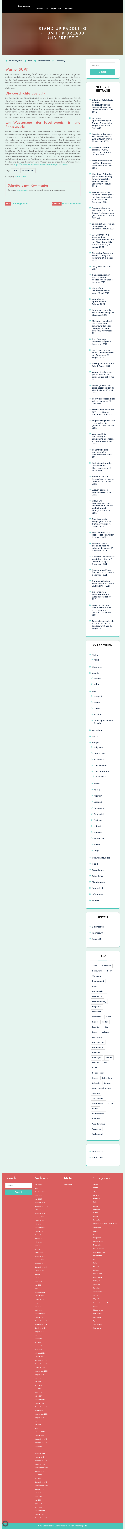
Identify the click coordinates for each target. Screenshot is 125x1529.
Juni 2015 (38, 1446)
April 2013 (38, 1503)
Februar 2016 (40, 1432)
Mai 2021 (38, 1285)
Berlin (109, 971)
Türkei (97, 844)
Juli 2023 (38, 1224)
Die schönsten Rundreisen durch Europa (100, 594)
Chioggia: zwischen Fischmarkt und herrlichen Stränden (101, 277)
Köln (106, 1027)
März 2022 (39, 1253)
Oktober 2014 (40, 1464)
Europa (95, 742)
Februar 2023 (40, 1228)
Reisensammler (24, 6)
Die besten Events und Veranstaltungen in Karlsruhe (102, 255)
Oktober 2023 (40, 1220)
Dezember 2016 (41, 1407)
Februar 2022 (40, 1256)
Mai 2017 (38, 1389)
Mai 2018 (38, 1382)
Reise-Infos (97, 876)
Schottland (101, 776)
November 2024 (41, 1206)
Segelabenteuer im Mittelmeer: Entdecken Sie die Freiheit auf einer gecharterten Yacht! (103, 212)
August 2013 (39, 1489)
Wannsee (96, 1129)
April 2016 (38, 1428)
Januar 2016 (39, 1435)
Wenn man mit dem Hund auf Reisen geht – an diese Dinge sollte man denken (103, 196)
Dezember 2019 (41, 1321)
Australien (97, 730)
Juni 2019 (38, 1339)
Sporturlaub (20, 176)
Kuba (96, 684)
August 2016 (39, 1417)
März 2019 (38, 1349)
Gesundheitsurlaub (101, 857)
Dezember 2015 (41, 1439)
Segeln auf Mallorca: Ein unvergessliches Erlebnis (103, 226)
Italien (97, 789)
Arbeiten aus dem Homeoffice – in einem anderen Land (103, 479)
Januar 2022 (40, 1260)
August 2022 (39, 1238)
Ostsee (95, 1062)
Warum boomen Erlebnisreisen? (100, 491)
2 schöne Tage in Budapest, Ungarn (100, 340)
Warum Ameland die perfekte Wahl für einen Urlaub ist (102, 374)
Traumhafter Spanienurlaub (99, 300)
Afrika (95, 655)
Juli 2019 (38, 1335)
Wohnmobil (97, 1134)
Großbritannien (101, 771)
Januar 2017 (39, 1403)
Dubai (95, 736)
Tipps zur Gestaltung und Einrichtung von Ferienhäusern (102, 163)
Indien (97, 702)
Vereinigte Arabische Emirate (104, 721)
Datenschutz (42, 8)
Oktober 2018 (40, 1367)
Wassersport (28, 170)
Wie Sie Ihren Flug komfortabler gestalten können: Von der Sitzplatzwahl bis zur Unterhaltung (103, 239)
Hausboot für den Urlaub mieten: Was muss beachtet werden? (101, 609)
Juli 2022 (38, 1242)
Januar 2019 (39, 1357)
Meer (15, 170)
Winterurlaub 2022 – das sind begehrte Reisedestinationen (101, 546)
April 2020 (38, 1310)
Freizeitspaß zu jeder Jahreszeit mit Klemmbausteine (102, 465)
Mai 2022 (38, 1249)
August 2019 (39, 1331)
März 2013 (38, 1507)
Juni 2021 (38, 1281)
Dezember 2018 (41, 1360)
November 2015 (41, 1443)
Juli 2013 (38, 1493)
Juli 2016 (38, 1421)
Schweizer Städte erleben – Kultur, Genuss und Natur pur (102, 150)
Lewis (94, 1032)
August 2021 (39, 1274)
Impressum (56, 8)
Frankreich (99, 759)
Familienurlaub (98, 991)
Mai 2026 (38, 1185)
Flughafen (96, 1006)
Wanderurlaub (98, 1124)
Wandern (96, 900)
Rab (105, 1062)
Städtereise (97, 894)
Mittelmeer (97, 1037)
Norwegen (99, 808)
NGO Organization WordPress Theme (55, 1526)
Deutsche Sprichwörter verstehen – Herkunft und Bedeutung (103, 559)
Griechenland (100, 765)
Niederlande (98, 870)
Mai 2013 (38, 1500)
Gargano (96, 266)
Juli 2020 (38, 1306)
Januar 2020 (40, 1317)
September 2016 (41, 1414)
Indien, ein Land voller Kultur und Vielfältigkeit (103, 311)
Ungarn (97, 850)
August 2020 (39, 1303)
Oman (97, 708)
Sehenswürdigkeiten (101, 1088)
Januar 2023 (40, 1231)
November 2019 (41, 1324)
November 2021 (41, 1267)
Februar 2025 (40, 1202)
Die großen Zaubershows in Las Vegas (101, 291)
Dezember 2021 (41, 1263)
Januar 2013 (39, 1514)
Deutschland (100, 753)
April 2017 (38, 1392)
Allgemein (97, 667)
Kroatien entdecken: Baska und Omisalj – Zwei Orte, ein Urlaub (102, 136)
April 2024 (39, 1210)
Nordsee (96, 1052)
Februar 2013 (40, 1511)
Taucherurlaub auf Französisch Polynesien (103, 533)
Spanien (98, 832)
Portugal (98, 820)
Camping (96, 976)
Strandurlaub (98, 1098)
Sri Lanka (98, 714)
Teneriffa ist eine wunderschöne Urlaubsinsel (100, 452)
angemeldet (22, 190)
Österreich (99, 814)
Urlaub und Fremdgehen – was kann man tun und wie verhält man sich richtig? (102, 505)
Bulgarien (98, 747)
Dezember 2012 (41, 1518)
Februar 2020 (40, 1314)
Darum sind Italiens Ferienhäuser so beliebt (103, 582)
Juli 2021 (38, 1278)
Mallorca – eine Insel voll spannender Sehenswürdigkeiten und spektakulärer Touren (102, 326)
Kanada (97, 678)
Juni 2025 (38, 1195)
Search (103, 71)
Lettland (98, 802)
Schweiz (98, 826)
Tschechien (99, 838)
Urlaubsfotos (98, 1113)
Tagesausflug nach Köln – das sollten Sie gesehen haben (103, 423)
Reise (94, 1067)
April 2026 (38, 1188)
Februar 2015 (40, 1453)
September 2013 (41, 1486)
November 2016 (41, 1410)
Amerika (96, 673)
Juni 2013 (38, 1496)
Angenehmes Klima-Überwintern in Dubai (102, 571)
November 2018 (41, 1364)
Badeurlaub (97, 971)
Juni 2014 (38, 1475)
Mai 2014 (38, 1478)
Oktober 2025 (40, 1192)
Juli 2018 (38, 1378)
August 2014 (39, 1471)
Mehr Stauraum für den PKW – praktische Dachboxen (103, 412)
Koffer (105, 1022)
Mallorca (105, 1032)
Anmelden (68, 1185)
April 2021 (38, 1288)
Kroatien (98, 796)
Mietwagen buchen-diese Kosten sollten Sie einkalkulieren (103, 388)
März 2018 (38, 1385)
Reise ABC (69, 8)
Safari (95, 1078)
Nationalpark (98, 1042)
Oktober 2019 (40, 1328)
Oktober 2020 (40, 1299)
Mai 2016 (38, 1425)
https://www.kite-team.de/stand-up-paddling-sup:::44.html (41, 164)
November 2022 (41, 1235)
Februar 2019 (40, 1353)
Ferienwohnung (99, 1001)
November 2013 (41, 1482)
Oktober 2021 (40, 1271)
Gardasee (96, 1016)
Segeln (107, 1083)
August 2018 (39, 1374)
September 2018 (41, 1371)
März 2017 (38, 1396)
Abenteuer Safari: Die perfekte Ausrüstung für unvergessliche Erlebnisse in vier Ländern (102, 179)
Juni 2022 (38, 1245)
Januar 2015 (39, 1457)
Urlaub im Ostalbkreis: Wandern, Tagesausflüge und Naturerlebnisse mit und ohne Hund (102, 105)
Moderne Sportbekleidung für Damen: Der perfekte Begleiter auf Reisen (102, 122)
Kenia (96, 659)
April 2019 (38, 1346)
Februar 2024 (40, 1213)
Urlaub (95, 1108)
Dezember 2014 (41, 1460)
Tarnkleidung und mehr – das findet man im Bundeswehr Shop (103, 623)
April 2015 (38, 1450)
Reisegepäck (98, 1073)
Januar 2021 (39, 1296)
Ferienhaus (97, 996)
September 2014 (41, 1468)
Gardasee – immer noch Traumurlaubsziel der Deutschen (103, 352)
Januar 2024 (40, 1217)
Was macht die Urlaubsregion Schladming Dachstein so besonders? (103, 438)
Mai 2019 (38, 1342)
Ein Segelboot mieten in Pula (103, 364)
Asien (94, 691)
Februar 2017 (40, 1400)
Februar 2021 (40, 1292)
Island (96, 783)
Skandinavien (98, 882)
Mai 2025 (38, 1199)
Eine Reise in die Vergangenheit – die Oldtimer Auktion (101, 521)
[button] (5, 1523)
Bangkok (98, 696)
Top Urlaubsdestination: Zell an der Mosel (103, 400)
